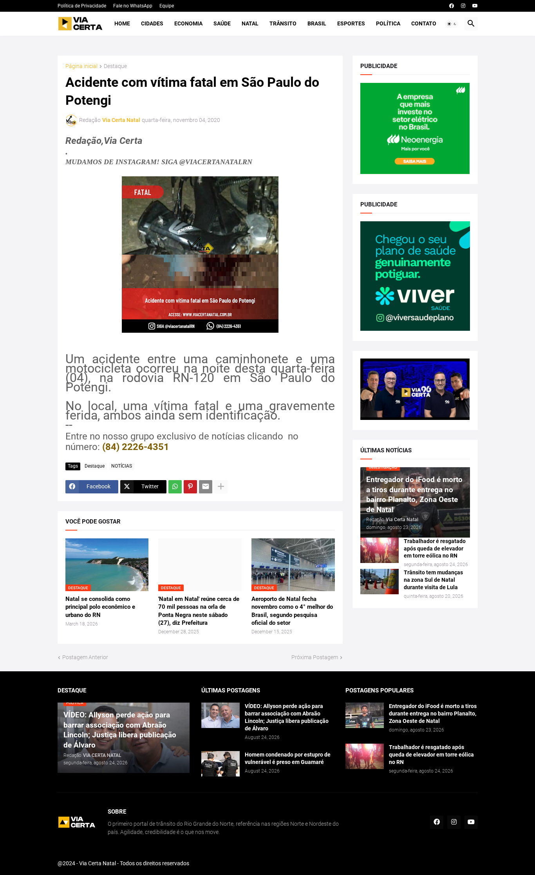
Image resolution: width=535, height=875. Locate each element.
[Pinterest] (190, 486)
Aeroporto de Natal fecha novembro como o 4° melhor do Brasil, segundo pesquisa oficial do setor (292, 610)
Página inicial (81, 66)
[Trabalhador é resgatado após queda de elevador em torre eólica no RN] (379, 550)
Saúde (222, 23)
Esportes (351, 23)
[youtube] (475, 6)
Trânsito (282, 23)
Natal (250, 23)
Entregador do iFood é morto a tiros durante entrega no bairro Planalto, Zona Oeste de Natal (433, 713)
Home (122, 23)
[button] (452, 24)
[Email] (205, 486)
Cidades (152, 23)
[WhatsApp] (175, 486)
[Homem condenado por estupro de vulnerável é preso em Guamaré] (220, 763)
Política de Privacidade (82, 6)
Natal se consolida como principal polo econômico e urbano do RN (100, 607)
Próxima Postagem (314, 657)
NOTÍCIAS (121, 466)
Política (388, 23)
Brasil (316, 23)
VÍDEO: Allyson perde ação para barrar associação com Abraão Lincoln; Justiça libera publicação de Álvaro (287, 717)
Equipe (166, 6)
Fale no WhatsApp (132, 6)
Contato (423, 23)
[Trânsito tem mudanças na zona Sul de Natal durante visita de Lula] (379, 581)
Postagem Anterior (85, 657)
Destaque (115, 66)
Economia (188, 23)
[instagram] (463, 6)
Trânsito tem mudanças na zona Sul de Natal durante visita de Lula (433, 579)
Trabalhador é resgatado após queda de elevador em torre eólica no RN (435, 548)
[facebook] (451, 6)
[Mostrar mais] (221, 486)
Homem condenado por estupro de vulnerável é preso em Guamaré (288, 758)
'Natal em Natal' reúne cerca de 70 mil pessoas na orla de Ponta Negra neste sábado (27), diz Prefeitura (198, 610)
